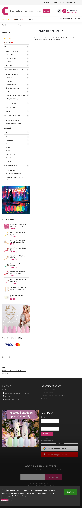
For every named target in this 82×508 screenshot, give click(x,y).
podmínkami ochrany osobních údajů (41, 485)
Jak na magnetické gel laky (14, 371)
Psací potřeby (10, 154)
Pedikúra (9, 81)
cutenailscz (9, 396)
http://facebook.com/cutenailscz (17, 393)
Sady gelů (9, 65)
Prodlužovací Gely (12, 58)
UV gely (7, 46)
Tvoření (7, 132)
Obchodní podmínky (51, 2)
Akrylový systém (10, 166)
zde (24, 496)
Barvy (8, 147)
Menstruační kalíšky (12, 120)
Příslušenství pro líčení (13, 124)
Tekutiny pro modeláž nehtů (15, 95)
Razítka (8, 151)
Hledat (46, 11)
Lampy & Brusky (10, 103)
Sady (7, 91)
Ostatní (8, 161)
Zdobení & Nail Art (12, 74)
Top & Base (9, 54)
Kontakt (44, 398)
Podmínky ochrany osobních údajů (53, 395)
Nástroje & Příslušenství (14, 69)
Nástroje (9, 77)
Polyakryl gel (10, 170)
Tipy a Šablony (11, 84)
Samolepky (9, 144)
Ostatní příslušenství (13, 88)
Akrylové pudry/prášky (13, 173)
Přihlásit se (47, 434)
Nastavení (4, 500)
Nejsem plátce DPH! (12, 399)
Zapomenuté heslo (47, 440)
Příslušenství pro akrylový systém (14, 178)
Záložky (8, 137)
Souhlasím (70, 492)
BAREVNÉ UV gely (12, 51)
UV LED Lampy (10, 108)
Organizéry (8, 128)
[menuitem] (6, 19)
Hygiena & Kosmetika (12, 116)
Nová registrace (46, 438)
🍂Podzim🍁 (8, 42)
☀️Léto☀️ (7, 38)
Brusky (8, 111)
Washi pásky (10, 140)
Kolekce (8, 62)
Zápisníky (9, 158)
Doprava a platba (69, 2)
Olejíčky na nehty (12, 99)
